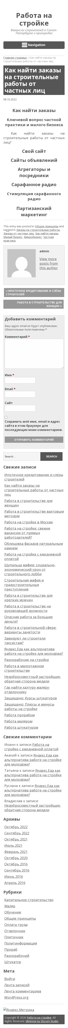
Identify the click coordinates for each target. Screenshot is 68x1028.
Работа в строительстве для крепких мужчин (28, 597)
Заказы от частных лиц (18, 233)
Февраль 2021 (16, 851)
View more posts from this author (48, 263)
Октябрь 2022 (16, 827)
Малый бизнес (12, 237)
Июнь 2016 (13, 876)
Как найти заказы (46, 233)
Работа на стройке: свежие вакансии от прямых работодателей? (27, 533)
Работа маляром (18, 721)
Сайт (9, 403)
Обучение (12, 912)
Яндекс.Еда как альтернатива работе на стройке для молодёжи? (33, 651)
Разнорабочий (16, 955)
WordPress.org (16, 997)
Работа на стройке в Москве (28, 522)
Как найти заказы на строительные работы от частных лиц (33, 490)
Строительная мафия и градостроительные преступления (24, 584)
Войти (9, 978)
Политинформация (20, 943)
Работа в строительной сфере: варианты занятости (30, 629)
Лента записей (16, 985)
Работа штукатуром (21, 727)
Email (10, 389)
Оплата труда (16, 924)
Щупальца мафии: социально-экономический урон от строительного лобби (30, 569)
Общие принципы (46, 226)
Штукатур (12, 962)
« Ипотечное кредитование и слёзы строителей (33, 292)
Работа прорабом (19, 715)
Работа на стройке (34, 19)
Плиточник (13, 937)
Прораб (10, 949)
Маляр (9, 906)
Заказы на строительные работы (38, 230)
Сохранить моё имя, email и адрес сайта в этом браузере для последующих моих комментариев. (34, 425)
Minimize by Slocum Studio (42, 1021)
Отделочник (14, 931)
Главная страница (15, 57)
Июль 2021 (13, 845)
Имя (9, 375)
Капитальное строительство (28, 900)
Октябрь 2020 (16, 858)
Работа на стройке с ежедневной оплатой (31, 746)
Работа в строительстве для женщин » (39, 304)
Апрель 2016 (14, 882)
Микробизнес (33, 237)
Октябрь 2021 (16, 839)
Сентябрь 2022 (16, 833)
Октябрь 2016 (16, 864)
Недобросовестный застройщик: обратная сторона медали (32, 678)
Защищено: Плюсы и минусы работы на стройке (29, 706)
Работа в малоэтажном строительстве (24, 668)
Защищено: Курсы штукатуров (30, 698)
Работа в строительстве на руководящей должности (27, 608)
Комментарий (17, 337)
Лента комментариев (22, 991)
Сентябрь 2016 (16, 870)
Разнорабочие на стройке (26, 659)
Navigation (36, 45)
